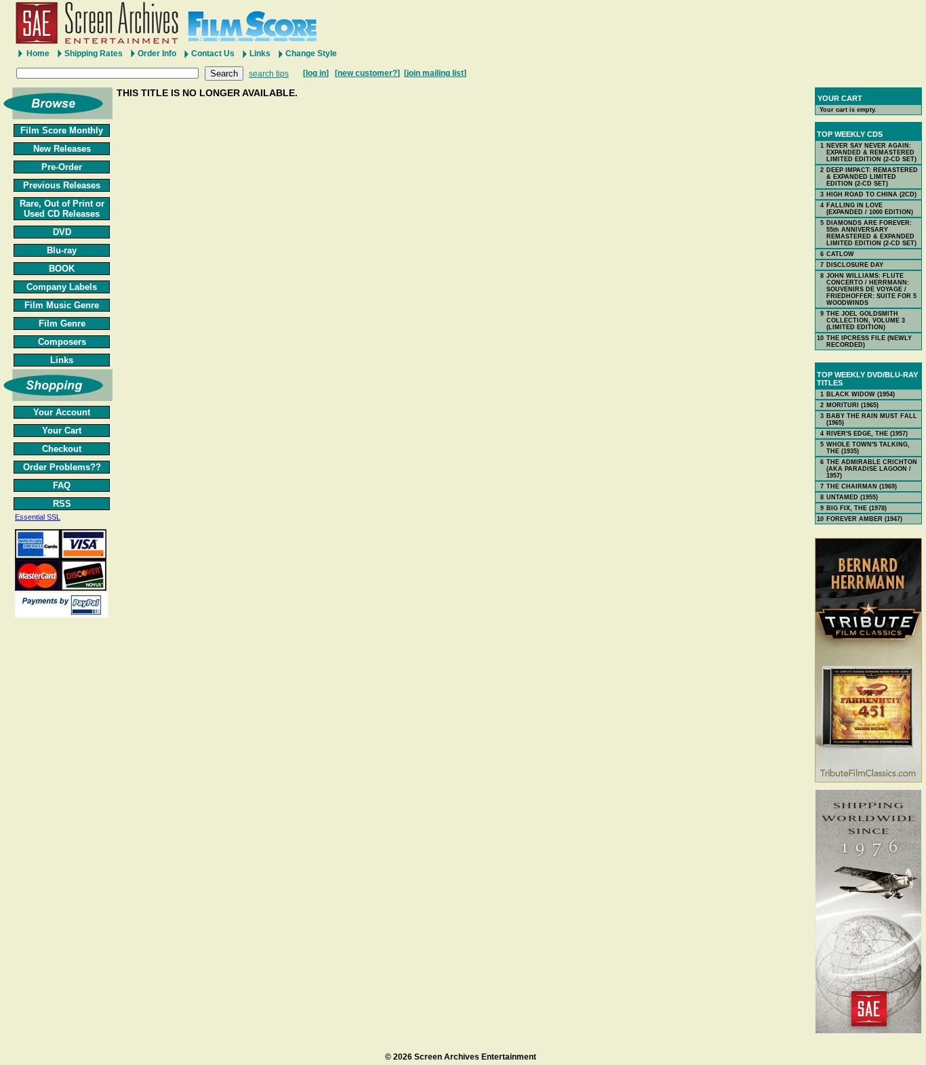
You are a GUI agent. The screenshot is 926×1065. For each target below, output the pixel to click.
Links (259, 53)
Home (37, 53)
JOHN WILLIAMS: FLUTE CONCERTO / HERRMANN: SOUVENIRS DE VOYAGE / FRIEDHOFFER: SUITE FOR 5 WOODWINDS (871, 289)
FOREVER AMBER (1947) (864, 519)
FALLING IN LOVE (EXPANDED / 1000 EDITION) (869, 208)
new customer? (367, 73)
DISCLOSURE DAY (854, 265)
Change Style (311, 53)
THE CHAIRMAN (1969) (861, 486)
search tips (269, 74)
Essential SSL (37, 517)
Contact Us (213, 53)
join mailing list (435, 73)
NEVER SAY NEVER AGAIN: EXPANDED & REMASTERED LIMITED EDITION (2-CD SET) (871, 152)
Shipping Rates (93, 53)
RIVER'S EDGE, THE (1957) (867, 433)
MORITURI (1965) (852, 405)
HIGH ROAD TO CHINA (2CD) (871, 194)
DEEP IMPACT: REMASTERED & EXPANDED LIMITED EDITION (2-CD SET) (872, 177)
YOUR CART (840, 98)
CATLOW (840, 254)
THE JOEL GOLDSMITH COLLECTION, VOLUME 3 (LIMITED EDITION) (865, 320)
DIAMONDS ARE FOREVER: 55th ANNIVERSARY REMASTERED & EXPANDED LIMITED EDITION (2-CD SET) (871, 233)
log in (316, 73)
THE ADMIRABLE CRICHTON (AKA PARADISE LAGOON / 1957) (871, 469)
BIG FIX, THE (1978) (856, 508)
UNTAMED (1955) (852, 497)
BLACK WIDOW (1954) (860, 394)
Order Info (157, 53)
